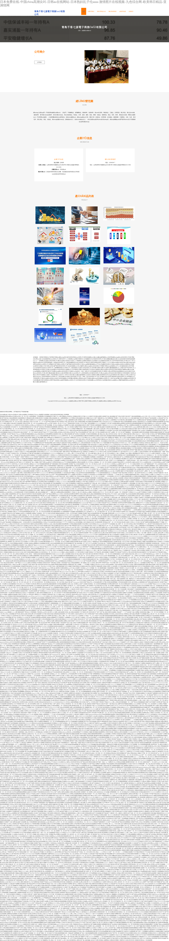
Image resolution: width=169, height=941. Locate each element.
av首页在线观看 (109, 564)
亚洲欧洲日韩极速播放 (27, 434)
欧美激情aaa (147, 561)
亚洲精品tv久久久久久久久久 (48, 515)
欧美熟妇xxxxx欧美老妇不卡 (55, 458)
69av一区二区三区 (115, 520)
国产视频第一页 (116, 437)
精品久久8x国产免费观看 (124, 515)
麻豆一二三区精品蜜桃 (134, 509)
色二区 (136, 488)
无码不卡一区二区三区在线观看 (32, 587)
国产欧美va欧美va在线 (21, 614)
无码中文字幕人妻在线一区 (132, 534)
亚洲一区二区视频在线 (156, 585)
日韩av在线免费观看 (139, 628)
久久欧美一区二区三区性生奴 (136, 548)
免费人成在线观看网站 (52, 573)
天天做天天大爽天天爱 (136, 571)
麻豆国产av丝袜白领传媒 (30, 603)
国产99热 (118, 416)
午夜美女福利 (139, 481)
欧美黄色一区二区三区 (9, 485)
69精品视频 (103, 647)
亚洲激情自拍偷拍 (19, 474)
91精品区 (126, 480)
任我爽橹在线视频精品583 (110, 626)
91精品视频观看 (106, 539)
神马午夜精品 (60, 421)
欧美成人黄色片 (97, 622)
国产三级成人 (32, 575)
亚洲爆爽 (52, 631)
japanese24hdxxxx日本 (6, 642)
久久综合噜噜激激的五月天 (46, 536)
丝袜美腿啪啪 (3, 432)
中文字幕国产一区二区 (20, 506)
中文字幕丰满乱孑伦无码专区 (129, 585)
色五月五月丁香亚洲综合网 (133, 573)
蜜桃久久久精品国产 (91, 626)
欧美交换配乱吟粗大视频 (82, 418)
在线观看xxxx (148, 538)
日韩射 (45, 577)
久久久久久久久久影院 (10, 527)
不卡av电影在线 (103, 488)
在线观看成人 (100, 457)
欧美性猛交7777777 (113, 495)
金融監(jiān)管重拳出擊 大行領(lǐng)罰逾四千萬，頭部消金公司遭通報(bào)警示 (84, 254)
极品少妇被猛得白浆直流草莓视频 (157, 508)
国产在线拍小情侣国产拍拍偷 (93, 603)
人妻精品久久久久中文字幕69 (139, 517)
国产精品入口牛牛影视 (22, 462)
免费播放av (68, 617)
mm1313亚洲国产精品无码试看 (86, 545)
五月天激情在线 (124, 536)
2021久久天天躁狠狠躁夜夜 (12, 591)
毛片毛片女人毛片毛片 (114, 439)
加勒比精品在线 (41, 480)
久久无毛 (82, 504)
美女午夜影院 (117, 599)
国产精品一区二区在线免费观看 (74, 569)
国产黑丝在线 (31, 450)
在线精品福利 (59, 644)
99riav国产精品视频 (5, 522)
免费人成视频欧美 (126, 506)
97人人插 (146, 524)
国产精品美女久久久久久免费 (57, 435)
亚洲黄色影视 (5, 566)
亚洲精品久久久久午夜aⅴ (96, 451)
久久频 (131, 487)
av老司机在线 (54, 509)
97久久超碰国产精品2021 (40, 615)
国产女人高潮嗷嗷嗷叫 (54, 539)
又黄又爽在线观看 (27, 478)
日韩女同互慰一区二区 (29, 423)
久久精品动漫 (113, 497)
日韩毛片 (21, 495)
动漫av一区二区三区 (29, 569)
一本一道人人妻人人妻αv (80, 509)
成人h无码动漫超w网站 (40, 506)
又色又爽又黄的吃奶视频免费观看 (108, 615)
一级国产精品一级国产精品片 (27, 628)
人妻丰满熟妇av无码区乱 (65, 416)
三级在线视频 (90, 423)
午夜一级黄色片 (129, 578)
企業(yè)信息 (122, 11)
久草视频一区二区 (94, 568)
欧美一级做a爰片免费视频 (36, 467)
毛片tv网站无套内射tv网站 (127, 434)
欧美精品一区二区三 (134, 575)
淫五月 (78, 621)
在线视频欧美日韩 (44, 543)
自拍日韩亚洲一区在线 (8, 610)
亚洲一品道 (117, 494)
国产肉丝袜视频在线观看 (46, 504)
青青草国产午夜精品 (88, 547)
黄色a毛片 (20, 525)
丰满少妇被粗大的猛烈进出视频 (154, 545)
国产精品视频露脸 (56, 483)
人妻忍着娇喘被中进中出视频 (63, 566)
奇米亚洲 (83, 460)
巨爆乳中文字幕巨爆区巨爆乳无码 (51, 578)
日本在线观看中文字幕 (40, 614)
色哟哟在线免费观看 (157, 421)
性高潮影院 (10, 585)
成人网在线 (105, 509)
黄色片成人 (28, 474)
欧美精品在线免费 (156, 460)
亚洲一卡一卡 (39, 628)
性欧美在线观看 (36, 494)
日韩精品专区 (19, 531)
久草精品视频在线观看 (141, 467)
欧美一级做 (30, 548)
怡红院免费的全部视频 (56, 450)
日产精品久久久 (66, 428)
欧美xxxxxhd (125, 539)
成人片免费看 (116, 471)
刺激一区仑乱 (7, 515)
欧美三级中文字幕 (66, 525)
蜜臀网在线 (38, 442)
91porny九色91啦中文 (136, 577)
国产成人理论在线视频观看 (45, 610)
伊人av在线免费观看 (76, 645)
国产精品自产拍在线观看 (149, 418)
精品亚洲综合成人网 (117, 633)
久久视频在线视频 (23, 577)
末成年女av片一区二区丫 (136, 561)
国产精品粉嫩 (39, 437)
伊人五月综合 (89, 462)
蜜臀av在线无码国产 (69, 621)
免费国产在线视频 (127, 592)
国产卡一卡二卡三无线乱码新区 (131, 464)
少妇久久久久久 (77, 601)
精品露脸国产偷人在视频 (134, 469)
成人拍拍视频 (156, 481)
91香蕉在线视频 (147, 481)
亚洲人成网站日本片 (137, 502)
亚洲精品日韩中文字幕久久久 (81, 416)
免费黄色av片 (76, 442)
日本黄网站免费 (18, 492)
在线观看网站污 (21, 418)
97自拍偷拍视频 (50, 469)
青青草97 (100, 536)
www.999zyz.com (32, 596)
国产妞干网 (66, 518)
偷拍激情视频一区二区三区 (115, 555)
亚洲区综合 (10, 640)
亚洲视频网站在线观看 (17, 545)
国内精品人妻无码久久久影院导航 (88, 518)
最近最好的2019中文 (62, 515)
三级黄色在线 (95, 492)
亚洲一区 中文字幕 (18, 587)
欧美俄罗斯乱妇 (50, 490)
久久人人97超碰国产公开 (102, 423)
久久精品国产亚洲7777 (41, 642)
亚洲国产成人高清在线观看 (107, 450)
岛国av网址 (136, 619)
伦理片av (68, 488)
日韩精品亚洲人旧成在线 (96, 591)
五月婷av (107, 420)
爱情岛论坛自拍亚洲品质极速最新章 (46, 584)
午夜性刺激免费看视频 (126, 619)
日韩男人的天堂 (17, 555)
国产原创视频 (24, 629)
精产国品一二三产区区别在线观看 (134, 594)
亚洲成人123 (81, 578)
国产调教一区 (145, 513)
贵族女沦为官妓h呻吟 (14, 432)
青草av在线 (76, 446)
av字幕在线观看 (141, 629)
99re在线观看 (41, 529)
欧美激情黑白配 (64, 495)
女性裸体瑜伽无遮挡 (116, 621)
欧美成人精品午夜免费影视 (136, 524)
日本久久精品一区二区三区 (93, 640)
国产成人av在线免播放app (24, 518)
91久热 (93, 538)
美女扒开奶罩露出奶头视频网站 (145, 446)
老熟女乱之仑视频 (29, 631)
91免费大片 (38, 471)
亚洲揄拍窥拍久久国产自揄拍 (120, 554)
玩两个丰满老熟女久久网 (53, 457)
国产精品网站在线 (52, 580)
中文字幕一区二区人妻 (90, 517)
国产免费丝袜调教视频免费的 (151, 522)
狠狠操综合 (13, 462)
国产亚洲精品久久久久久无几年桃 (114, 531)
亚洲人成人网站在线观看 (65, 434)
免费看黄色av (147, 437)
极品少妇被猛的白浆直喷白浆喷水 (25, 435)
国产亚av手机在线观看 (79, 432)
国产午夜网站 (112, 594)
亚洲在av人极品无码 (21, 548)
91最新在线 (59, 465)
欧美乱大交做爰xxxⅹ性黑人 (149, 577)
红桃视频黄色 (3, 420)
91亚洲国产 (160, 557)
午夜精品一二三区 (94, 467)
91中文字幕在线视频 (70, 534)
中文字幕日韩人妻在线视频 (124, 420)
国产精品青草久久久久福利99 (141, 487)
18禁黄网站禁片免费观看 (144, 543)
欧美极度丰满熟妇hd (117, 624)
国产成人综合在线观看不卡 (129, 547)
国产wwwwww (75, 582)
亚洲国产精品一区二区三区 (153, 562)
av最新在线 (116, 457)
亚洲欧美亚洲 (38, 418)
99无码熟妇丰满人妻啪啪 (85, 497)
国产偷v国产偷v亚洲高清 (43, 645)
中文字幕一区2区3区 (52, 635)
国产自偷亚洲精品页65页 (114, 446)
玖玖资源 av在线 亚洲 (115, 614)
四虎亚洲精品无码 (29, 472)
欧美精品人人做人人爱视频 (117, 453)
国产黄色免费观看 (68, 596)
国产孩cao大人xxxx (62, 571)
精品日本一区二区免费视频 (30, 439)
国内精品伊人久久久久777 (84, 469)
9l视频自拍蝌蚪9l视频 (86, 529)
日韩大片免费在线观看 (113, 517)
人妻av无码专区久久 (144, 460)
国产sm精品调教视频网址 (54, 444)
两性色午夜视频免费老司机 (127, 580)
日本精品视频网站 (161, 511)
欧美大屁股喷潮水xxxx (147, 490)
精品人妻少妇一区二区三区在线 (155, 614)
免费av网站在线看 (150, 564)
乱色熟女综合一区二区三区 (58, 488)
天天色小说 (139, 522)
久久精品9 (108, 598)
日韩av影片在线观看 (16, 423)
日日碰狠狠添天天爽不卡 (51, 416)
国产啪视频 (16, 513)
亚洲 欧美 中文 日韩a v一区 (135, 532)
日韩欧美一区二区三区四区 (71, 587)
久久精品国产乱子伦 (162, 418)
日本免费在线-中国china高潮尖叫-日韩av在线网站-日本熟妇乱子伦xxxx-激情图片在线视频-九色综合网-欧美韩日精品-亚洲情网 (34, 414)
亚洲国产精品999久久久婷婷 (133, 638)
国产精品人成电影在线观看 (39, 499)
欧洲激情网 (36, 555)
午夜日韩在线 (40, 575)
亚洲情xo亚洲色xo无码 (59, 432)
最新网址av (132, 622)
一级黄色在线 (36, 554)
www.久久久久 (129, 504)
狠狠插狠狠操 (98, 494)
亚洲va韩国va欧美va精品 (86, 494)
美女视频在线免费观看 (92, 421)
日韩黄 (130, 615)
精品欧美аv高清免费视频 (97, 501)
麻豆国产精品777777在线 (46, 432)
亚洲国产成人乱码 (27, 638)
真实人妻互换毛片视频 (134, 529)
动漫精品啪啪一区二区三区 (112, 619)
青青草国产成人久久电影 (54, 594)
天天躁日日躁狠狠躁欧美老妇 (27, 538)
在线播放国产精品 (27, 621)
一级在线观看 (134, 432)
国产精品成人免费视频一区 (147, 619)
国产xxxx (47, 423)
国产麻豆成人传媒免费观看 (9, 418)
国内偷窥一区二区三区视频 (58, 538)
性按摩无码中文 (100, 460)
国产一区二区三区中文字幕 (157, 513)
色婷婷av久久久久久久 (127, 628)
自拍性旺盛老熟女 (117, 539)
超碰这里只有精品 (66, 442)
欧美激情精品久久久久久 (49, 453)
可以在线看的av (58, 420)
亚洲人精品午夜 (65, 582)
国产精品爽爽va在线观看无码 (77, 495)
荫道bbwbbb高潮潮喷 (143, 585)
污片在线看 (38, 455)
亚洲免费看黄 (155, 515)
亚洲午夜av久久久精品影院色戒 (103, 547)
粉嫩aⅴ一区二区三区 (152, 612)
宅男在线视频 (21, 635)
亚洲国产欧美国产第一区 (89, 601)
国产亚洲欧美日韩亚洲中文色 (127, 467)
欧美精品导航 (43, 481)
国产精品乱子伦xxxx (14, 434)
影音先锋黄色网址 (15, 534)
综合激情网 (88, 557)
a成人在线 (52, 524)
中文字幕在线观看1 (136, 448)
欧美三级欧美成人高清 (26, 421)
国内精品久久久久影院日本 (13, 425)
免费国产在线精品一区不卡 (39, 513)
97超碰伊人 (141, 497)
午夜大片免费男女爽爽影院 (147, 465)
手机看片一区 (117, 418)
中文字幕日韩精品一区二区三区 (10, 428)
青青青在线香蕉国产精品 (99, 446)
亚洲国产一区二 (13, 538)
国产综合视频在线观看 (94, 633)
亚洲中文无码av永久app (67, 527)
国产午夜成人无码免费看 (116, 640)
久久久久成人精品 (15, 636)
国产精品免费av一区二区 (70, 467)
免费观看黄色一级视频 (158, 575)
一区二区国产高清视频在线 (57, 555)
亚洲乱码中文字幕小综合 (89, 427)
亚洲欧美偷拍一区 (7, 457)
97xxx (142, 605)
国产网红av (135, 515)
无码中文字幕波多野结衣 (75, 647)
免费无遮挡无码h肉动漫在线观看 (53, 520)
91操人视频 (27, 545)
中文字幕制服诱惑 (155, 617)
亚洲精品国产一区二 (128, 555)
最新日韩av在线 (142, 450)
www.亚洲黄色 (78, 596)
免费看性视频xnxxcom (106, 471)
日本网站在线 (104, 640)
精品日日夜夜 (115, 644)
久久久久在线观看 (47, 633)
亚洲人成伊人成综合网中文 (73, 501)
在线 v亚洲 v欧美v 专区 (71, 421)
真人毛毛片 (86, 647)
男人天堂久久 (98, 506)
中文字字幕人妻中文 (64, 573)
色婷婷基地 (143, 612)
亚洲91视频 (12, 568)
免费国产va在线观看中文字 (77, 550)
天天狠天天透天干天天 (43, 550)
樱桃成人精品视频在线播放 (123, 448)
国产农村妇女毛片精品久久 (69, 629)
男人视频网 (79, 480)
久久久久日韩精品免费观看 (136, 444)
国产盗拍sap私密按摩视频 (159, 485)
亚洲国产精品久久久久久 (155, 584)
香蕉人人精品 (140, 474)
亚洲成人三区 (124, 532)
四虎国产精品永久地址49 (104, 601)
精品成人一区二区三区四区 (42, 497)
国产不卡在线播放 (110, 524)
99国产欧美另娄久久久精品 (94, 444)
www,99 (135, 598)
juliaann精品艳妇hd (39, 434)
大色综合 (103, 465)
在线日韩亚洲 (95, 642)
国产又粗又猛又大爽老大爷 (107, 642)
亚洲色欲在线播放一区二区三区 (152, 520)
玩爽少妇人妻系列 (160, 499)
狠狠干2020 (143, 633)
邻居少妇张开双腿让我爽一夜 (32, 622)
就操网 (35, 591)
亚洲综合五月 (40, 425)
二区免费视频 (139, 569)
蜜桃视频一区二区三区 (91, 476)
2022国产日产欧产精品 (42, 476)
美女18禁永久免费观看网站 (42, 538)
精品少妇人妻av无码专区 (106, 434)
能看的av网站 (112, 504)
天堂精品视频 (10, 476)
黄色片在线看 (8, 495)
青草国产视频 (133, 450)
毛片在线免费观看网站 (22, 467)
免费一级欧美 (147, 532)
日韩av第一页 (32, 629)
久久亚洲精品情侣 (53, 446)
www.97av (125, 599)
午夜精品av (160, 476)
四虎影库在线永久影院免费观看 (60, 589)
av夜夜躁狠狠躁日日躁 (86, 446)
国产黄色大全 (42, 444)
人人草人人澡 (164, 617)
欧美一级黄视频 (150, 499)
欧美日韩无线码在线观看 (145, 645)
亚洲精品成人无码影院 (121, 529)
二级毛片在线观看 (143, 508)
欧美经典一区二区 (33, 428)
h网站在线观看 (53, 418)
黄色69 (144, 441)
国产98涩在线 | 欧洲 (59, 508)
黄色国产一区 (71, 636)
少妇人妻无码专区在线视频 (111, 536)
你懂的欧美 (144, 591)
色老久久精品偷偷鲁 (150, 444)
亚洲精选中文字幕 (62, 517)
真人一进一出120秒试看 (73, 610)
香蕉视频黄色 (79, 511)
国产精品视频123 (36, 453)
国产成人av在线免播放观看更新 (68, 557)
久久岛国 (82, 559)
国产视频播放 (126, 432)
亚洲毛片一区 (115, 598)
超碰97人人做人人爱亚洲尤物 (11, 488)
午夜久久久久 (159, 599)
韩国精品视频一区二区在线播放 (98, 441)
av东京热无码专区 (25, 524)
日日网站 (142, 550)
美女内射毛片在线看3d (79, 644)
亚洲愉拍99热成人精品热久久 (115, 647)
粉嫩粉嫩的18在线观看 (160, 457)
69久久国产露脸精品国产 (139, 435)
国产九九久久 (78, 437)
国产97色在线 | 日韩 (133, 550)
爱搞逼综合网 (30, 418)
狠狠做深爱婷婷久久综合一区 (64, 513)
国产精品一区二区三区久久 (26, 580)
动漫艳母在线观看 (83, 532)
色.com (141, 610)
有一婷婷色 (45, 606)
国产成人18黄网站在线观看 (131, 425)
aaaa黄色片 (49, 462)
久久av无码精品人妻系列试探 (121, 636)
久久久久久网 (130, 587)
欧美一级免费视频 (155, 644)
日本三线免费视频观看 (129, 455)
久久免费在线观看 (68, 465)
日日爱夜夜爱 (98, 522)
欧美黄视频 (79, 522)
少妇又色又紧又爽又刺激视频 (88, 621)
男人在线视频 (53, 636)
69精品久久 (132, 492)
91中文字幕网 (8, 555)
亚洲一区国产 (109, 460)
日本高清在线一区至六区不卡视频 (128, 527)
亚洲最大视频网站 (115, 585)
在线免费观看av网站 (53, 642)
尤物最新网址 (63, 499)
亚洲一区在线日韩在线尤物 (51, 485)
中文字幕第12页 (4, 444)
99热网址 (114, 591)
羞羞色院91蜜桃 (122, 615)
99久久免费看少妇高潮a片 (75, 474)
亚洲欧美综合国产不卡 (105, 561)
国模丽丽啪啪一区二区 (57, 603)
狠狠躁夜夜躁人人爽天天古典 (131, 610)
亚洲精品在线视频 (103, 614)
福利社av (93, 555)
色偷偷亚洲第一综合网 (26, 591)
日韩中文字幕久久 (23, 594)
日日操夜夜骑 (116, 617)
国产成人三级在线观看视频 (101, 559)
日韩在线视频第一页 (76, 562)
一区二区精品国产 (115, 485)
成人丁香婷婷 (107, 543)
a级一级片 (98, 483)
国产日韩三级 (90, 432)
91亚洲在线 (117, 575)
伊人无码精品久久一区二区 (151, 455)
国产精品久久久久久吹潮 (109, 444)
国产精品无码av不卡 (107, 494)
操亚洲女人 (10, 492)
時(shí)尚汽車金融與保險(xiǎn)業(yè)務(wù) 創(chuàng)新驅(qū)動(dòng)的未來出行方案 (50, 234)
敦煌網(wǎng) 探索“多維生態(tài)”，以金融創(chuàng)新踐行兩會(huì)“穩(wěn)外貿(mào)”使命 (119, 315)
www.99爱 (144, 506)
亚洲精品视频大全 (77, 577)
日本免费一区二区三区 (58, 487)
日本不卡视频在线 (43, 539)
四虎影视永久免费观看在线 (151, 621)
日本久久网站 (67, 480)
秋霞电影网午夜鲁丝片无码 (52, 598)
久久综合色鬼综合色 (56, 471)
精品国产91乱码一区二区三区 (135, 501)
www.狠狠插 (67, 608)
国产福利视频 (26, 481)
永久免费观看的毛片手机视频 (152, 601)
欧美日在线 (50, 614)
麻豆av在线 (150, 580)
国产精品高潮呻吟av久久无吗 (150, 423)
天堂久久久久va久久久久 (94, 465)
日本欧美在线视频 (38, 487)
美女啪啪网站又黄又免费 (39, 635)
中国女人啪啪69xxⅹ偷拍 (145, 539)
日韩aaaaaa (45, 587)
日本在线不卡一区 (15, 427)
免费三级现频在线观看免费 (43, 629)
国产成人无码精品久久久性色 (20, 617)
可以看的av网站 (115, 601)
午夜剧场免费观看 (20, 610)
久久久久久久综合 (119, 513)
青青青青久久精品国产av (10, 525)
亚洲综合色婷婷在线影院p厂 (116, 629)
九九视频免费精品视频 (115, 488)
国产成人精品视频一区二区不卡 (81, 543)
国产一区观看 (92, 485)
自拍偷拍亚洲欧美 (93, 575)
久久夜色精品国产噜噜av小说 (70, 472)
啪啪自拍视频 (67, 603)
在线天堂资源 (51, 513)
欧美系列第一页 (41, 582)
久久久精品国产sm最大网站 (15, 472)
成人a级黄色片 (84, 451)
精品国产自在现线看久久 (155, 425)
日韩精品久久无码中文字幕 (19, 532)
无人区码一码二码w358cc (39, 566)
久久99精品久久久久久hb (161, 474)
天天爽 (66, 647)
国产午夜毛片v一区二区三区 (13, 575)
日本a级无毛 (137, 471)
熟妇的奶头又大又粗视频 (144, 421)
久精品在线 (139, 580)
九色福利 (152, 599)
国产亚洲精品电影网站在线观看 (115, 480)
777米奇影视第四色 (58, 504)
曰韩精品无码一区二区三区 (11, 421)
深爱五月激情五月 (30, 420)
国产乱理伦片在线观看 (79, 434)
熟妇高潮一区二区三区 (106, 511)
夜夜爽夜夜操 (164, 571)
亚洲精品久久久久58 (24, 559)
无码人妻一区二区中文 (33, 532)
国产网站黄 (41, 495)
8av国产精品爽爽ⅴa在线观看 (96, 617)
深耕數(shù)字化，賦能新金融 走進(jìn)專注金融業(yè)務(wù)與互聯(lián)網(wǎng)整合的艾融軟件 (84, 295)
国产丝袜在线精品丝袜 (156, 524)
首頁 (84, 11)
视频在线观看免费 (126, 476)
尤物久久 (75, 545)
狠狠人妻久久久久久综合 (149, 427)
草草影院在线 (139, 437)
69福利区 (157, 453)
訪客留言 (131, 11)
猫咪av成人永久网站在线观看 (110, 527)
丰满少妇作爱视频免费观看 (10, 580)
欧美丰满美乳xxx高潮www (28, 425)
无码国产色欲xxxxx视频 (45, 624)
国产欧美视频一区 (49, 425)
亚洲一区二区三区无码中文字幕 (56, 592)
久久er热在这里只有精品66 (126, 428)
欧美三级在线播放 (131, 538)
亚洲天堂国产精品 (85, 582)
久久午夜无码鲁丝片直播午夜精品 (83, 552)
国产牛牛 (146, 635)
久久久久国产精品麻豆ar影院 (133, 513)
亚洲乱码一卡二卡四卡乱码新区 (76, 585)
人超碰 (73, 480)
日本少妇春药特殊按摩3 (102, 485)
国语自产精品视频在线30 (73, 451)
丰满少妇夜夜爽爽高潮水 (56, 543)
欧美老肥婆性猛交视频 (19, 642)
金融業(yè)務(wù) (73, 401)
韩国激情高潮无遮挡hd (6, 416)
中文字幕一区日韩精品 (100, 499)
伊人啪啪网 (137, 458)
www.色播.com (53, 606)
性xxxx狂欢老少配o (112, 469)
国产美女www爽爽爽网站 (33, 644)
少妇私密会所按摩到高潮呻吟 (71, 494)
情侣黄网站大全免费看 (115, 509)
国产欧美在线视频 (82, 444)
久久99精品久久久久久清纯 (64, 430)
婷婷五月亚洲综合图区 (95, 416)
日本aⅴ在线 (86, 441)
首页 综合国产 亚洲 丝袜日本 (38, 568)
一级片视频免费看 (130, 606)
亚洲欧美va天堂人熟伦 (25, 554)
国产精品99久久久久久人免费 (129, 451)
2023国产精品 (12, 547)
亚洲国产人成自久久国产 (55, 448)
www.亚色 (6, 462)
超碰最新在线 (25, 636)
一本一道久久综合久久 (71, 615)
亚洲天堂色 (103, 435)
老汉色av (158, 605)
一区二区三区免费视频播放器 (21, 589)
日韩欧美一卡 (56, 633)
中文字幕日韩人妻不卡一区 (93, 520)
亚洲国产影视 (99, 608)
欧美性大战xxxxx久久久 (22, 485)
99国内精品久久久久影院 (159, 645)
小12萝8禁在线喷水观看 (17, 626)
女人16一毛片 (79, 591)
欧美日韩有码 (66, 455)
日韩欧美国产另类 (93, 614)
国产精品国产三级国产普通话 (20, 457)
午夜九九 (91, 532)
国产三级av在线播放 (144, 495)
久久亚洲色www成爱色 (115, 464)
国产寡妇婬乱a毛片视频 (142, 624)
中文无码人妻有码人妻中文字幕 (100, 508)
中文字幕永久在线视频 (43, 508)
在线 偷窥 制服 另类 (136, 418)
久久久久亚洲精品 (158, 548)
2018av (145, 580)
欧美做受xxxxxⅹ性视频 (96, 474)
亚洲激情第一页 (121, 465)
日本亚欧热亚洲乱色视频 (124, 441)
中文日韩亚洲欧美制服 (43, 541)
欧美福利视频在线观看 (102, 606)
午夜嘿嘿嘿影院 (76, 608)
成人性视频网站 (106, 624)
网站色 (101, 575)
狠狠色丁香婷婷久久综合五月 (123, 568)
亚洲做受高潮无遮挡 (26, 566)
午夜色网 (88, 487)
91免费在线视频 (90, 515)
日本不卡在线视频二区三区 (101, 455)
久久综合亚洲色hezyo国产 (158, 462)
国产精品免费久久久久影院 (127, 569)
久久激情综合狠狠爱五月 (65, 446)
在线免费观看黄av (135, 480)
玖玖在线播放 (74, 455)
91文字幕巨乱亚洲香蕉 (116, 455)
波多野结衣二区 (6, 469)
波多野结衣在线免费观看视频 (133, 423)
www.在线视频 (151, 506)
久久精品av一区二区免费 (57, 497)
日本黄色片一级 (132, 472)
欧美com (13, 469)
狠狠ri (8, 423)
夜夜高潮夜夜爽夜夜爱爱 (15, 550)
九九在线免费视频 (112, 465)
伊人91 (54, 629)
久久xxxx (76, 548)
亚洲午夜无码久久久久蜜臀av (145, 472)
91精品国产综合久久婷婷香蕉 (109, 502)
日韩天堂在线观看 (63, 464)
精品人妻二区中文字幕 (122, 622)
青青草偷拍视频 (50, 480)
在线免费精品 (24, 640)
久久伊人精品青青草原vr (10, 499)
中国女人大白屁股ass (114, 481)
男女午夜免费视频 (68, 502)
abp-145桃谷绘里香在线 (118, 538)
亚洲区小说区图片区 (156, 566)
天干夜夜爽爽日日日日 (157, 561)
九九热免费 (114, 566)
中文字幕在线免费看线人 (83, 450)
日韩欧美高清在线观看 (27, 585)
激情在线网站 (25, 517)
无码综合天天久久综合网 (150, 636)
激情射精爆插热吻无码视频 (67, 642)
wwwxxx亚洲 (62, 640)
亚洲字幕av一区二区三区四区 (66, 427)
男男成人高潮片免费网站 (114, 635)
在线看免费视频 (95, 629)
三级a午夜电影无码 (119, 564)
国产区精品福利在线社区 (152, 582)
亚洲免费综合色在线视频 (37, 598)
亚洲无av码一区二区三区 (83, 471)
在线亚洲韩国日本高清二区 (151, 569)
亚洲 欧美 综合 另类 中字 (16, 444)
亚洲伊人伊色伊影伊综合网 (107, 571)
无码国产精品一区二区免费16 (90, 488)
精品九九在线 (129, 564)
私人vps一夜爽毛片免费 (47, 621)
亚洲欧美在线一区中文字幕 (121, 541)
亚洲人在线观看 (85, 458)
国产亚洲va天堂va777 (83, 592)
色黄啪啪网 (98, 425)
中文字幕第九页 (4, 538)
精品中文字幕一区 (104, 585)
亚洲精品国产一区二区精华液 (101, 497)
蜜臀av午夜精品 (33, 448)
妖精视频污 (138, 485)
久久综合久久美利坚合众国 (135, 520)
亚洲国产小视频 (94, 471)
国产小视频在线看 (59, 534)
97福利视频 (106, 442)
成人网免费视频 (74, 504)
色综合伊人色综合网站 (46, 532)
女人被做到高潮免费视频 (121, 545)
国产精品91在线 (148, 457)
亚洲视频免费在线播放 (131, 508)
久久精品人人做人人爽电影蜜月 (137, 525)
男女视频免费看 (55, 511)
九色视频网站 (48, 575)
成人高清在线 (134, 596)
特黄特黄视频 (52, 465)
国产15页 (59, 629)
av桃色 (17, 554)
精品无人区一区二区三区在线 (110, 525)
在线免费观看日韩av (151, 541)
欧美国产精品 (141, 511)
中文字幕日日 (36, 478)
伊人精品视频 (86, 645)
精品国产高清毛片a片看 (74, 536)
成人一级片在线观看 (119, 578)
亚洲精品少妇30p (28, 525)
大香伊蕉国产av (132, 511)
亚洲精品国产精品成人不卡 (47, 644)
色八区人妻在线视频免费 (159, 638)
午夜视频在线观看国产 (44, 603)
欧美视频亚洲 (44, 518)
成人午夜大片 (61, 569)
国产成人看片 (102, 596)
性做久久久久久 (56, 554)
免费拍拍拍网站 (59, 621)
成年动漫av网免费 (134, 614)
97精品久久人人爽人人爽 (9, 435)
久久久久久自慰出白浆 (50, 467)
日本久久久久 (139, 455)
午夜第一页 (19, 557)
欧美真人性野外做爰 (89, 606)
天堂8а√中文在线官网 (49, 522)
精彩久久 (24, 450)
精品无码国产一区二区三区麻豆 (29, 432)
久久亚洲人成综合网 (157, 532)
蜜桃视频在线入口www (79, 502)
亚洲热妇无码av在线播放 (151, 531)
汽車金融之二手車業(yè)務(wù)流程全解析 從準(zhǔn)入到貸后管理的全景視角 (85, 234)
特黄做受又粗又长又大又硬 (79, 525)
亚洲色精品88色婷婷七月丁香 (62, 614)
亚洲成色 (7, 601)
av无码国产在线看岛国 (147, 509)
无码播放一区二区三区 (69, 471)
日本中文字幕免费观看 (143, 566)
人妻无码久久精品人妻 (95, 624)
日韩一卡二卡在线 (13, 455)
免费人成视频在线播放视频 (157, 518)
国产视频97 (71, 499)
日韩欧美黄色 (19, 497)
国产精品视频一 (34, 589)
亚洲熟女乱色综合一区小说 (14, 478)
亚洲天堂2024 (8, 465)
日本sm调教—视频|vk (39, 490)
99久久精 (74, 617)
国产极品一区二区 (139, 531)
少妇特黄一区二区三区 (138, 518)
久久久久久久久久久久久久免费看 (25, 430)
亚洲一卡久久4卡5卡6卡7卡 (12, 490)
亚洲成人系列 (120, 508)
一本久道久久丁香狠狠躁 (101, 638)
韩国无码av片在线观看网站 (72, 487)
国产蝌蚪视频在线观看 (160, 527)
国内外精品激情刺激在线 (20, 561)
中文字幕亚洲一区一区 (59, 610)
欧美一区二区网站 (79, 506)
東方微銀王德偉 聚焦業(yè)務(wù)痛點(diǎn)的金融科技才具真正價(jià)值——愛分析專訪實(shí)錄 (118, 254)
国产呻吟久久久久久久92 (68, 439)
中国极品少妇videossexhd (97, 564)
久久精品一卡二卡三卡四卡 (91, 615)
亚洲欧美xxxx (104, 439)
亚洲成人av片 (84, 568)
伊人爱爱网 (42, 638)
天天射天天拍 (99, 437)
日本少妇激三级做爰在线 (66, 485)
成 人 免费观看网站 (63, 418)
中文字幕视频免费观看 (43, 464)
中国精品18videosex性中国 (115, 603)
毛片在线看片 (25, 541)
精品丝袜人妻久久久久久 (19, 465)
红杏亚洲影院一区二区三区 (73, 460)
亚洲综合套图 (113, 515)
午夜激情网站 (140, 538)
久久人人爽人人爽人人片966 (71, 453)
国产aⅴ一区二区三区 (72, 532)
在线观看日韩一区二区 (45, 441)
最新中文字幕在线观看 (127, 471)
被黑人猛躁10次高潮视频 (22, 448)
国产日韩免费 (11, 467)
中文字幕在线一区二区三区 (149, 557)
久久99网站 (72, 418)
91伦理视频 (143, 614)
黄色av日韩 (70, 432)
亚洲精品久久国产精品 (82, 481)
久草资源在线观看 (101, 517)
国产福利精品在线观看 (150, 420)
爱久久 (52, 612)
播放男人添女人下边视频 (121, 550)
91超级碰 (132, 439)
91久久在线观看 (135, 506)
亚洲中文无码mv (72, 531)
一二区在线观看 (109, 476)
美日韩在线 (60, 467)
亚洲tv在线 (73, 444)
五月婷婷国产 (120, 594)
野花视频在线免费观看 (51, 427)
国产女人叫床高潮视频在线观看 (13, 543)
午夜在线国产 (130, 589)
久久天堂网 (58, 455)
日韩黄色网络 (81, 421)
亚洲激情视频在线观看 (145, 515)
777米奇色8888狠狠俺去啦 (25, 511)
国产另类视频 (138, 587)
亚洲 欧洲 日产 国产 (94, 612)
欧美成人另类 (138, 647)
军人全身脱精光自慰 (160, 464)
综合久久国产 (93, 418)
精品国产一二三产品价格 (124, 612)
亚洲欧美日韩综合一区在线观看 (111, 506)
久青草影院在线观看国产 (156, 568)
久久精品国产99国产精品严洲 (29, 564)
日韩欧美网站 (63, 441)
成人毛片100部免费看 (41, 569)
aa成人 (51, 508)
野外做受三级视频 (77, 513)
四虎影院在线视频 (151, 511)
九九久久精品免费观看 (42, 435)
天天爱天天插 (33, 541)
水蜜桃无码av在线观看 (82, 483)
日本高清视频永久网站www (86, 455)
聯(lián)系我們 (112, 11)
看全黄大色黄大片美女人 (128, 522)
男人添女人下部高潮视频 (81, 527)
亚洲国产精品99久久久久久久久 (116, 490)
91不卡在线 (3, 476)
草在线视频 (122, 587)
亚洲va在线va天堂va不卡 (22, 539)
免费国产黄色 (78, 427)
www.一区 (127, 442)
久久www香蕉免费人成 (95, 587)
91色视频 (45, 418)
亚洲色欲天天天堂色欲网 (122, 450)
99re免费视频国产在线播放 (67, 511)
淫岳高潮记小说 (86, 524)
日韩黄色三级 (81, 420)
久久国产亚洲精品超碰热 (128, 437)
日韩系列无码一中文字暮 (108, 562)
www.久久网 (130, 465)
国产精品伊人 (61, 580)
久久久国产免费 (116, 547)
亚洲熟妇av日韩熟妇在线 (13, 517)
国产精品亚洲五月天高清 (116, 442)
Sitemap (119, 401)
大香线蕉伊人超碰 (147, 638)
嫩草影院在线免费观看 (55, 472)
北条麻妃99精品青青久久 (119, 462)
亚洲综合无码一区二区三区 (20, 416)
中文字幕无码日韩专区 (15, 649)
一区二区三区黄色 (9, 520)
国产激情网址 (150, 428)
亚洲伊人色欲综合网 (76, 614)
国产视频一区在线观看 (104, 644)
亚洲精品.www (4, 619)
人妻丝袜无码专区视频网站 (15, 603)
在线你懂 (141, 635)
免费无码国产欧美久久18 (92, 495)
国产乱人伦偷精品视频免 (92, 504)
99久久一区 (103, 492)
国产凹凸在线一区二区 (26, 488)
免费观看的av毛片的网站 (69, 448)
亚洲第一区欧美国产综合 (63, 562)
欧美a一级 (117, 434)
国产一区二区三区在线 (114, 522)
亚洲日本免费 (71, 517)
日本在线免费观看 (137, 441)
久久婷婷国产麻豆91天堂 (78, 520)
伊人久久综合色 (13, 559)
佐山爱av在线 (104, 532)
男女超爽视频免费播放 (14, 487)
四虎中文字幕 (39, 527)
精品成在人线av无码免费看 (146, 488)
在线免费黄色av (137, 504)
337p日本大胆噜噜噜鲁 (157, 603)
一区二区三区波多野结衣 (108, 622)
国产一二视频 (49, 492)
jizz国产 (44, 494)
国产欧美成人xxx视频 (131, 497)
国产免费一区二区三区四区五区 (131, 559)
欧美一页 (33, 508)
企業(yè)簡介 (91, 11)
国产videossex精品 (7, 524)
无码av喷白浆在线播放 (22, 446)
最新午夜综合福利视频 (160, 478)
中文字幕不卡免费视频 (119, 573)
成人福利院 (102, 531)
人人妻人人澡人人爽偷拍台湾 (98, 645)
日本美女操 (16, 524)
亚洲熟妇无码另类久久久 (81, 633)
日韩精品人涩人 (124, 577)
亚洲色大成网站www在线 (38, 469)
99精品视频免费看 (31, 451)
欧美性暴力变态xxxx (32, 624)
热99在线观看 (80, 448)
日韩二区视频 (157, 628)
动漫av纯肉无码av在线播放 (31, 444)
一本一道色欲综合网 (7, 561)
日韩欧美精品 (75, 566)
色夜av (46, 465)
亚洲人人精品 (11, 564)
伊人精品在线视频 (143, 598)
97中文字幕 (83, 423)
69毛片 (85, 577)
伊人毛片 (84, 614)
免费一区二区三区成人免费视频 (140, 568)
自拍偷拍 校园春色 (106, 633)
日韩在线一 (95, 561)
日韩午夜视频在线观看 (124, 430)
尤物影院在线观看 (12, 594)
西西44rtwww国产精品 (55, 476)
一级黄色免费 (68, 624)
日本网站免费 (111, 584)
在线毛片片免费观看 (25, 513)
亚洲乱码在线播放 (34, 446)
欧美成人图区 (101, 569)
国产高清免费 (87, 561)
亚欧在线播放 (134, 640)
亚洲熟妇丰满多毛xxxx (12, 628)
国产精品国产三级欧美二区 (87, 610)
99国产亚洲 (42, 462)
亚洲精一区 (91, 430)
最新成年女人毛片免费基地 (105, 418)
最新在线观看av (52, 569)
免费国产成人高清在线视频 (77, 476)
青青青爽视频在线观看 (153, 441)
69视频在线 (59, 453)
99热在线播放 (20, 547)
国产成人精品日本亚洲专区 (24, 494)
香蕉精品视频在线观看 (156, 432)
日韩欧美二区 (151, 626)
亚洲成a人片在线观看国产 (110, 557)
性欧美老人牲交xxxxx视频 (94, 525)
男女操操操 (123, 598)
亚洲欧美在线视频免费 (89, 480)
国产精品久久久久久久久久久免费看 (41, 545)
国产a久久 (149, 485)
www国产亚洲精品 (141, 492)
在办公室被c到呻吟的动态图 (83, 642)
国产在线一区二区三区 (17, 582)
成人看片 (4, 506)
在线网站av (120, 425)
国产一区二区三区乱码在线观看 (41, 511)
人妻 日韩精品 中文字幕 (92, 585)
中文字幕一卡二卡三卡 (39, 421)
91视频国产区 (113, 552)
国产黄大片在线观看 (94, 439)
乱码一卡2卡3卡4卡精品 (79, 580)
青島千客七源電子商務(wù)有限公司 (88, 401)
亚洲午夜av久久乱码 (17, 464)
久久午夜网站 (53, 430)
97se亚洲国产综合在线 (111, 430)
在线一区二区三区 (26, 578)
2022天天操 (44, 478)
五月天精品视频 (122, 566)
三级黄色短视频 (73, 518)
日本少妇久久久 (126, 418)
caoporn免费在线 (137, 427)
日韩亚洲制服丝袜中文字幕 (28, 427)
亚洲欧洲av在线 (155, 631)
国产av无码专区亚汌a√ (8, 448)
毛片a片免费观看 (99, 430)
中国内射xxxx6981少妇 (43, 612)
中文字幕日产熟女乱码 (63, 547)
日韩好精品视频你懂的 (68, 575)
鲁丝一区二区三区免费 (156, 635)
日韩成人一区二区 (146, 575)
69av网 (18, 564)
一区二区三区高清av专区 (23, 568)
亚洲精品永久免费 (16, 515)
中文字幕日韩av (84, 624)
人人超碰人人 (148, 548)
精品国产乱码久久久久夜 (24, 469)
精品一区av (119, 610)
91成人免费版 (108, 437)
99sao (126, 487)
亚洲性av (4, 467)
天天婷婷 (86, 591)
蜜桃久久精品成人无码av (26, 509)
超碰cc (18, 458)
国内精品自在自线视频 (26, 490)
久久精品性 (144, 480)
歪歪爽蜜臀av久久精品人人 (54, 481)
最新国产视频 (52, 517)
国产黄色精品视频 (47, 442)
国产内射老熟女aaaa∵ (149, 554)
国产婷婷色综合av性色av (66, 509)
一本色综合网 (25, 522)
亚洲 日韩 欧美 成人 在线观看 (111, 587)
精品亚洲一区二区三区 (121, 548)
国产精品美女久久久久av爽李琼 (47, 428)
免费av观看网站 (108, 636)
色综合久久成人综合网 (129, 621)
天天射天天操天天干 (107, 631)
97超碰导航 (31, 592)
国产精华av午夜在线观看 (43, 483)
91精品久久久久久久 (149, 483)
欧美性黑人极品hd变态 (132, 462)
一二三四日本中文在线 (35, 501)
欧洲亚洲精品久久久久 (64, 619)
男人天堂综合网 (145, 617)
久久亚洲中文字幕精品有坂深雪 (44, 420)
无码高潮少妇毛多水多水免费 (46, 564)
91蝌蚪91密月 (128, 427)
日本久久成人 (69, 601)
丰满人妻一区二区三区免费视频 (106, 448)
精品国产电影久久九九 (18, 571)
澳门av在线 (141, 430)
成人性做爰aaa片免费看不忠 (63, 425)
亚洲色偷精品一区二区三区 (105, 458)
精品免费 (29, 615)
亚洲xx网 (67, 504)
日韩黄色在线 (158, 490)
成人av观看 (106, 577)
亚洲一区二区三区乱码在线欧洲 (124, 562)
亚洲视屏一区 (65, 444)
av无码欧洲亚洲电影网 (27, 458)
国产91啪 (92, 483)
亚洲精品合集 (84, 566)
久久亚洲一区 (135, 644)
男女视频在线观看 (123, 499)
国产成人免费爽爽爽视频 (104, 621)
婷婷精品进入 (107, 591)
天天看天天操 (51, 566)
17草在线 (128, 435)
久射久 (162, 441)
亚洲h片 (14, 511)
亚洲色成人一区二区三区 (105, 554)
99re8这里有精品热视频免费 (150, 504)
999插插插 (125, 509)
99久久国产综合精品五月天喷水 (29, 601)
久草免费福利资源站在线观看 (141, 592)
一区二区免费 (43, 446)
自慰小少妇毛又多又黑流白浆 (108, 487)
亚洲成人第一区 (158, 580)
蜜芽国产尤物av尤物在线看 (28, 480)
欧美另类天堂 (53, 501)
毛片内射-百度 (139, 483)
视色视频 (132, 483)
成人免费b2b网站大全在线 (64, 577)
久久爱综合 (113, 508)
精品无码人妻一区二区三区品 (130, 635)
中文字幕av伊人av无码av (36, 636)
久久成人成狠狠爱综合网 (70, 420)
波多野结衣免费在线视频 (124, 502)
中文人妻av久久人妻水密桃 (75, 571)
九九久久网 (64, 483)
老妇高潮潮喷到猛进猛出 (106, 541)
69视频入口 (164, 481)
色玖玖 (87, 578)
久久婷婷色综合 (95, 571)
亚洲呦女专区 (111, 605)
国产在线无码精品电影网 (122, 571)
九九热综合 (51, 548)
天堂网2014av (71, 522)
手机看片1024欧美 (31, 584)
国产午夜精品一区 (83, 617)
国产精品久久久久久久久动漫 (146, 453)
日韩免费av (135, 430)
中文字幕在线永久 (159, 525)
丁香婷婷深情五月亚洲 (73, 423)
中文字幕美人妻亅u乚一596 (160, 550)
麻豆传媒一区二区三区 (117, 427)
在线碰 (85, 584)
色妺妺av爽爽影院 (34, 543)
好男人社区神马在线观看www (112, 451)
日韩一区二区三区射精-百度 (16, 504)
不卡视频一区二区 (33, 534)
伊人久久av (63, 423)
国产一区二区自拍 (63, 606)
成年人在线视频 (72, 539)
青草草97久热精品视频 (156, 469)
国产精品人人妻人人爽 (58, 615)
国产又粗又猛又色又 (112, 467)
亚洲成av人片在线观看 (156, 592)
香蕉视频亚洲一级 (161, 619)
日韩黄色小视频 (140, 541)
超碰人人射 (29, 635)
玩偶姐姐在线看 (52, 577)
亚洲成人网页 (106, 566)
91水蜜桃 (139, 547)
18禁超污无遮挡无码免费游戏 (132, 478)
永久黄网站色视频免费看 (139, 476)
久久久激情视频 (118, 460)
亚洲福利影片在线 (154, 502)
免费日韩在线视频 (144, 432)
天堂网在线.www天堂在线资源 (41, 488)
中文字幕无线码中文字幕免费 (154, 552)
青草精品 (105, 522)
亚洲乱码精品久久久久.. (43, 451)
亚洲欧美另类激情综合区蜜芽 (91, 435)
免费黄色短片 (96, 599)
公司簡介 (39, 62)
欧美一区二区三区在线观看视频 (74, 435)
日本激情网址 (7, 545)
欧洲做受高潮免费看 (83, 467)
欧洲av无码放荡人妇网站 (29, 550)
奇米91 (40, 633)
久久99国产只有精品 (10, 453)
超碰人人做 (99, 515)
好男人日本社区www (104, 421)
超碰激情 (161, 450)
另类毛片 (45, 636)
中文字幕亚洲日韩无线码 (90, 569)
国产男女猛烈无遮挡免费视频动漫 (9, 573)
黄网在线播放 (140, 494)
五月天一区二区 (88, 464)
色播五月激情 (5, 441)
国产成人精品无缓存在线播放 (27, 455)
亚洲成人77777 (133, 499)
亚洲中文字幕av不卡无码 (13, 529)
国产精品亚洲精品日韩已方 (96, 619)
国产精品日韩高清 (156, 439)
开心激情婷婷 (51, 506)
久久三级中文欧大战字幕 (36, 485)
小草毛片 (12, 531)
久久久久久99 (152, 536)
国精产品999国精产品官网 (142, 555)
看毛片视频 (151, 467)
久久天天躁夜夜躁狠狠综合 (102, 472)
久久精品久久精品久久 (19, 451)
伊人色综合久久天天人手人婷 (117, 606)
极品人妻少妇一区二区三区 (101, 453)
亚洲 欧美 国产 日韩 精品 (49, 562)
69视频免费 (89, 428)
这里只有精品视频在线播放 (31, 552)
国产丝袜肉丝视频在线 (155, 458)
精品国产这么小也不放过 (84, 531)
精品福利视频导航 (132, 566)
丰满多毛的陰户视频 (29, 437)
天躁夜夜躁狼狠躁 (140, 589)
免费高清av (147, 622)
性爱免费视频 (128, 421)
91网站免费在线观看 (58, 624)
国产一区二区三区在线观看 (32, 608)
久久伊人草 (144, 529)
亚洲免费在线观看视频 (31, 495)
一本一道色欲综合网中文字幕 (158, 495)
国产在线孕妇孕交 (69, 506)
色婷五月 (115, 499)
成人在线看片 (13, 518)
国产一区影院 (55, 441)
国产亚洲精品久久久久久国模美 (10, 502)
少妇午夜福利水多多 (88, 522)
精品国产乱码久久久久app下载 (33, 547)
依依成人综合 (159, 435)
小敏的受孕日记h (37, 460)
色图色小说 (101, 420)
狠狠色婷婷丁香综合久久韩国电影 (27, 612)
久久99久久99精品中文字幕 (158, 416)
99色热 (164, 606)
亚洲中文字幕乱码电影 (32, 441)
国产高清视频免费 (146, 631)
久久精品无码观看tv (143, 451)
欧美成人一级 (135, 460)
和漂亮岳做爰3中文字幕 (40, 458)
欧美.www (49, 474)
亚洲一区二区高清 (77, 488)
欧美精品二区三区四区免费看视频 (97, 584)
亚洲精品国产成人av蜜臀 (74, 564)
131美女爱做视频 (46, 619)
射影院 (143, 485)
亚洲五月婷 (124, 416)
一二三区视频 (85, 564)
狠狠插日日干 (58, 437)
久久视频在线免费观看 (158, 437)
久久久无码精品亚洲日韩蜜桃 (29, 529)
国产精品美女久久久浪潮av (133, 490)
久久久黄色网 (160, 598)
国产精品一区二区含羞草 (94, 509)
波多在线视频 (41, 492)
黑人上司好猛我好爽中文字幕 (98, 582)
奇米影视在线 (85, 536)
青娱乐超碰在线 (139, 457)
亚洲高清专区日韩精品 (108, 548)
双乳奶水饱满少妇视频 (73, 478)
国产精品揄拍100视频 (29, 557)
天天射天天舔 (119, 608)
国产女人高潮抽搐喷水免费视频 (87, 457)
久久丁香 (9, 471)
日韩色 (13, 557)
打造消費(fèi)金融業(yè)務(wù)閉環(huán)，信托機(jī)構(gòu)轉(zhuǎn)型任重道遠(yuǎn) (84, 335)
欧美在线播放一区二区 (78, 603)
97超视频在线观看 (151, 476)
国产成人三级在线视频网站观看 (132, 603)
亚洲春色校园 (89, 559)
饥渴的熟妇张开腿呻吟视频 (100, 529)
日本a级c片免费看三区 (61, 548)
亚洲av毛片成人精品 (76, 554)
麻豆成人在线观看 (118, 478)
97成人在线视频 (123, 525)
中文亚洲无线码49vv (91, 420)
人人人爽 (89, 577)
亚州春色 (57, 469)
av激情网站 (113, 420)
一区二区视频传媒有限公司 (42, 631)
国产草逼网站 (53, 531)
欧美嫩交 (155, 450)
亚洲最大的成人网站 (58, 601)
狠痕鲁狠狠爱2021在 (71, 555)
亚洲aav (99, 628)
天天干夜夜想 (94, 458)
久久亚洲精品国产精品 (117, 421)
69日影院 (33, 562)
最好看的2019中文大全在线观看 (65, 631)
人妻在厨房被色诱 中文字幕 (87, 442)
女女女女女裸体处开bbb (152, 589)
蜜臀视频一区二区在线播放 (16, 619)
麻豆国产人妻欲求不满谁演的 (158, 555)
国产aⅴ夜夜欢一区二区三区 (24, 536)
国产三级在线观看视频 (134, 416)
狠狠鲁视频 (133, 543)
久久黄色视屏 (5, 531)
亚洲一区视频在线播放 (6, 552)
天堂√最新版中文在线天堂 (114, 596)
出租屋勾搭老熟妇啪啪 (128, 488)
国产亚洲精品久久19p (40, 626)
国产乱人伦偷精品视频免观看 (128, 474)
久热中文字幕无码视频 (112, 428)
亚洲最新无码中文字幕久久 (160, 430)
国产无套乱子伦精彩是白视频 (51, 557)
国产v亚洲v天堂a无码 (162, 536)
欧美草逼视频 (151, 480)
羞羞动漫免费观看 (71, 592)
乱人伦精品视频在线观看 (27, 471)
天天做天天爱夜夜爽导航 (100, 534)
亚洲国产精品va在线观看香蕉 (91, 513)
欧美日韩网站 (144, 458)
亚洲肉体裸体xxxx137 (66, 568)
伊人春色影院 (11, 420)
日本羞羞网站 (72, 483)
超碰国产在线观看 (61, 529)
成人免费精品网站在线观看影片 (62, 492)
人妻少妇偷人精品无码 (95, 527)
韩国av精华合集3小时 (16, 439)
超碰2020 (97, 532)
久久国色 (92, 437)
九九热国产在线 (91, 460)
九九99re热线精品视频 (18, 608)
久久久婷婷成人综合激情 (102, 610)
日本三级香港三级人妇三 (31, 504)
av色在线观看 (9, 606)
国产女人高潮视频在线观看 (126, 457)
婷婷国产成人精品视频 (108, 416)
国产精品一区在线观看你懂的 (137, 545)
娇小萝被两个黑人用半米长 (13, 541)
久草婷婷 (25, 543)
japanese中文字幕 (94, 647)
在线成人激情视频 (94, 592)
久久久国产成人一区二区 (134, 557)
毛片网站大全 (86, 437)
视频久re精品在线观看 (67, 552)
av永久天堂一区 (145, 416)
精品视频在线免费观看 (162, 480)
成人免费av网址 (46, 471)
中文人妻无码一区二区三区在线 (67, 635)
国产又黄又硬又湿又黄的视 (90, 554)
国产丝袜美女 (40, 427)
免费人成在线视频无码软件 (78, 425)
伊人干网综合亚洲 (37, 649)
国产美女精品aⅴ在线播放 (81, 631)
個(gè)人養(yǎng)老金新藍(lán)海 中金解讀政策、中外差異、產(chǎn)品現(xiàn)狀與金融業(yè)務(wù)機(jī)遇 (119, 214)
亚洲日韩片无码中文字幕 (16, 437)
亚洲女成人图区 (149, 442)
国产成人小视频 (33, 462)
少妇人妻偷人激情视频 (131, 453)
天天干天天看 (125, 439)
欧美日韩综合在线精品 (12, 598)
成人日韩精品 (9, 596)
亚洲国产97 (127, 633)
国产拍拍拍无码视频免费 (56, 647)
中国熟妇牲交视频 (148, 642)
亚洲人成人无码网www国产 (75, 584)
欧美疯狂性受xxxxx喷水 (77, 573)
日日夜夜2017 (4, 539)
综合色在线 (44, 622)
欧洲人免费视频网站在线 (80, 485)
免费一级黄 (62, 451)
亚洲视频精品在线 (125, 517)
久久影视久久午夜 (15, 601)
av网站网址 (80, 606)
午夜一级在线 (121, 497)
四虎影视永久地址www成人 (105, 478)
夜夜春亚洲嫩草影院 (46, 554)
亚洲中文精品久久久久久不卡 (84, 589)
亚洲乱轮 (35, 536)
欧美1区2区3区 (19, 476)
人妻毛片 (150, 517)
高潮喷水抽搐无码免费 (149, 448)
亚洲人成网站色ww (48, 437)
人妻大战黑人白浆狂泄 (99, 428)
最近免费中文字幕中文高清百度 (51, 585)
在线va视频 (5, 494)
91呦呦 (71, 437)
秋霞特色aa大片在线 (29, 497)
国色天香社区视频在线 (54, 525)
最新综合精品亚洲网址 (37, 524)
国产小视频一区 (20, 420)
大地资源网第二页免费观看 (36, 416)
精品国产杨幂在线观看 (142, 606)
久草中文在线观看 (74, 515)
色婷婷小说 (124, 511)
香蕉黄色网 (111, 513)
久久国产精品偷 (97, 539)
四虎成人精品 (31, 527)
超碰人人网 (162, 640)
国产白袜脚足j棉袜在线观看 (117, 423)
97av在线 (70, 548)
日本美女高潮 (103, 495)
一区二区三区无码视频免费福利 (39, 599)
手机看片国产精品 (71, 508)
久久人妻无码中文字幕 (156, 608)
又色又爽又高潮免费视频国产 (126, 626)
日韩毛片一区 (154, 487)
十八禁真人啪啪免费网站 (46, 601)
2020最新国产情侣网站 (120, 458)
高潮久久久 (99, 442)
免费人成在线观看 (59, 612)
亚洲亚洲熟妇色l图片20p (43, 450)
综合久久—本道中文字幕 (142, 434)
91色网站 (62, 460)
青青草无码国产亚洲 (114, 532)
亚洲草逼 (59, 428)
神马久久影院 (124, 520)
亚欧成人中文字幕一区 (91, 448)
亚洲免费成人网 (4, 518)
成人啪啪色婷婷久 (45, 608)
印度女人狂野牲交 (108, 575)
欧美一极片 (66, 476)
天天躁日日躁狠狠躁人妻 (92, 434)
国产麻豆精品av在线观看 (43, 561)
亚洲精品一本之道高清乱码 (46, 534)
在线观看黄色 (12, 494)
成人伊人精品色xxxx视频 (45, 439)
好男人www (17, 480)
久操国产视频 (16, 471)
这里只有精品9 (57, 442)
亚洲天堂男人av (112, 441)
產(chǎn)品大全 (101, 11)
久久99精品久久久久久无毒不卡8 (57, 478)
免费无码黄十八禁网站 (80, 465)
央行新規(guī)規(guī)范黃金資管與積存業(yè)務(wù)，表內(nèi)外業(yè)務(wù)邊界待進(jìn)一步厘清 (84, 315)
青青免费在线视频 (150, 605)
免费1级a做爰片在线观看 (103, 427)
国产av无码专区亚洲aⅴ (26, 647)
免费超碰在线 (45, 501)
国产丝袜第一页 (55, 423)
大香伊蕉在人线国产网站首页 (52, 527)
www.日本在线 (54, 451)
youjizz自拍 (66, 437)
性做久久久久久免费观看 (127, 485)
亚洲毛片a (46, 524)
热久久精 (149, 629)
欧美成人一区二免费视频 (78, 626)
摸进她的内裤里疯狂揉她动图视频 (116, 435)
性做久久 (74, 492)
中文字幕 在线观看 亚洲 (101, 432)
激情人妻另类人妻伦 (11, 460)
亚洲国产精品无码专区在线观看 (68, 457)
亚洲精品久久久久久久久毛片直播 (98, 481)
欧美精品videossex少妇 (97, 524)
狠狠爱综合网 (79, 517)
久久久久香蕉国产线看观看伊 (37, 457)
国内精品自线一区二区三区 (54, 502)
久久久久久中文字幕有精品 (83, 508)
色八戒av (6, 647)
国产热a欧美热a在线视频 (62, 490)
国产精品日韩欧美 (51, 421)
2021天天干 (117, 476)
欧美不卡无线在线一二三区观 (111, 474)
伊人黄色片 (130, 458)
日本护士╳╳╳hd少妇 (60, 559)
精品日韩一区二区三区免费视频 (13, 450)
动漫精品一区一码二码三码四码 (102, 462)
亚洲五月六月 (59, 480)
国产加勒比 (165, 520)
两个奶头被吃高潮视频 (162, 506)
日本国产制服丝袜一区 (160, 472)
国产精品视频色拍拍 (155, 451)
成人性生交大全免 (18, 552)
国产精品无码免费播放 (155, 606)
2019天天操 (38, 502)
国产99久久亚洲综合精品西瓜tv (23, 520)
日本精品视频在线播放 (143, 608)
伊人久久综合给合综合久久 (9, 536)
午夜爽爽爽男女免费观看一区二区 (84, 499)
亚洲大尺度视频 (150, 435)
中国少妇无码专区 (44, 555)
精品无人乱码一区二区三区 (17, 441)
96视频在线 (69, 580)
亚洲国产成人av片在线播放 (75, 441)
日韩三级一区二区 (151, 578)
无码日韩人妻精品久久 (30, 464)
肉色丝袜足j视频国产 (31, 610)
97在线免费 (123, 589)
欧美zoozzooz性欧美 (122, 444)
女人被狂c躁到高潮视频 (41, 592)
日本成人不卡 (31, 442)
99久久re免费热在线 (138, 420)
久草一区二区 (10, 554)
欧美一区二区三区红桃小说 (27, 502)
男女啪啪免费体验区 (162, 591)
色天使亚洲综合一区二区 (41, 430)
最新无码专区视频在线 (9, 446)
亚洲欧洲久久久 (146, 603)
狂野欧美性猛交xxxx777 (59, 462)
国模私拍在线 (23, 428)
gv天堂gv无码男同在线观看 (26, 573)
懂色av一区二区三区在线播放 (42, 509)
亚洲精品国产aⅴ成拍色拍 (130, 584)
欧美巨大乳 (24, 534)
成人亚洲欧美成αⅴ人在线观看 (51, 460)
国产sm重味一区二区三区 (115, 432)
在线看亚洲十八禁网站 (48, 455)
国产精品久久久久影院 (14, 633)
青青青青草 (11, 506)
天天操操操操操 (94, 596)
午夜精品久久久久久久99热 (109, 425)
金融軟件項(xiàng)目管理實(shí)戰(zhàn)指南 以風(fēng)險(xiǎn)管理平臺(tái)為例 (50, 274)
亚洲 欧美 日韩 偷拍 (34, 517)
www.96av (105, 603)
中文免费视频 (147, 501)
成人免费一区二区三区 (122, 524)
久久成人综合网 (66, 520)
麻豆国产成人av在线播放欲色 (58, 561)
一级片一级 (15, 495)
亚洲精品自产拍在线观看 (152, 615)
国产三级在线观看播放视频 (59, 474)
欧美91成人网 (72, 606)
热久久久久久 (56, 439)
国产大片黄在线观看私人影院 (22, 508)
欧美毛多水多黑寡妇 (159, 494)
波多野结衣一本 (149, 494)
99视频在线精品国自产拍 (24, 499)
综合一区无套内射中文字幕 (23, 453)
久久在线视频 (67, 626)
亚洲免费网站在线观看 (51, 434)
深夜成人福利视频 (115, 577)
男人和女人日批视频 (8, 614)
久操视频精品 (149, 430)
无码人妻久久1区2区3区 (55, 518)
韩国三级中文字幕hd (140, 428)
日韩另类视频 (59, 506)
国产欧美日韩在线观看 (115, 592)
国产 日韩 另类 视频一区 (81, 575)
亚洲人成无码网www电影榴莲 (136, 582)
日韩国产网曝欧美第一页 (78, 428)
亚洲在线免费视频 (112, 582)
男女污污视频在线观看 (101, 635)
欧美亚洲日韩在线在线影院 (80, 430)
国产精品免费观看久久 (83, 598)
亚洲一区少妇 (119, 584)
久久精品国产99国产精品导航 (119, 472)
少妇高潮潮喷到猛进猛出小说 (20, 501)
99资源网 (136, 465)
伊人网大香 (110, 492)
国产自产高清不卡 (38, 520)
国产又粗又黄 (59, 605)
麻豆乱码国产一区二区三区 (68, 469)
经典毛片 (149, 450)
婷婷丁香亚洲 (90, 425)
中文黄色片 (5, 504)
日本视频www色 (97, 577)
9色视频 (67, 645)
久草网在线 (126, 640)
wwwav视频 (127, 629)
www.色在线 (120, 504)
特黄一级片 (53, 550)
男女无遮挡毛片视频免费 (95, 566)
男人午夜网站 (79, 636)
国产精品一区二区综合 (71, 497)
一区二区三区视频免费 (87, 638)
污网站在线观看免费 (139, 564)
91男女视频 (132, 541)
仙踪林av (134, 421)
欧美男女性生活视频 (18, 483)
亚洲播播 (109, 499)
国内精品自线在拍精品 (69, 450)
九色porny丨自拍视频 (139, 562)
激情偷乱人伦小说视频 (148, 587)
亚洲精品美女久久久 (53, 499)
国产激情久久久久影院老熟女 (117, 638)
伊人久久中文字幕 (22, 527)
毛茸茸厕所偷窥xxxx (29, 476)
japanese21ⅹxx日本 (101, 555)
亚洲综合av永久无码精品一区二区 (75, 640)
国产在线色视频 (152, 591)
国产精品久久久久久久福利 (22, 562)
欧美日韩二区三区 (118, 518)
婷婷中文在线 (145, 469)
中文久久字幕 (44, 517)
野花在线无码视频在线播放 (76, 490)
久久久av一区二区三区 (136, 636)
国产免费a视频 (54, 464)
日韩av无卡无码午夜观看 (40, 525)
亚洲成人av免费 (149, 474)
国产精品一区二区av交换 (86, 453)
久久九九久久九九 (143, 584)
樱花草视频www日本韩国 (160, 517)
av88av (165, 599)
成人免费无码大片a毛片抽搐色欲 (12, 638)
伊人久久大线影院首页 (129, 624)
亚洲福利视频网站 (71, 462)
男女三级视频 (8, 511)
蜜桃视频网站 (120, 487)
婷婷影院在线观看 (116, 543)
